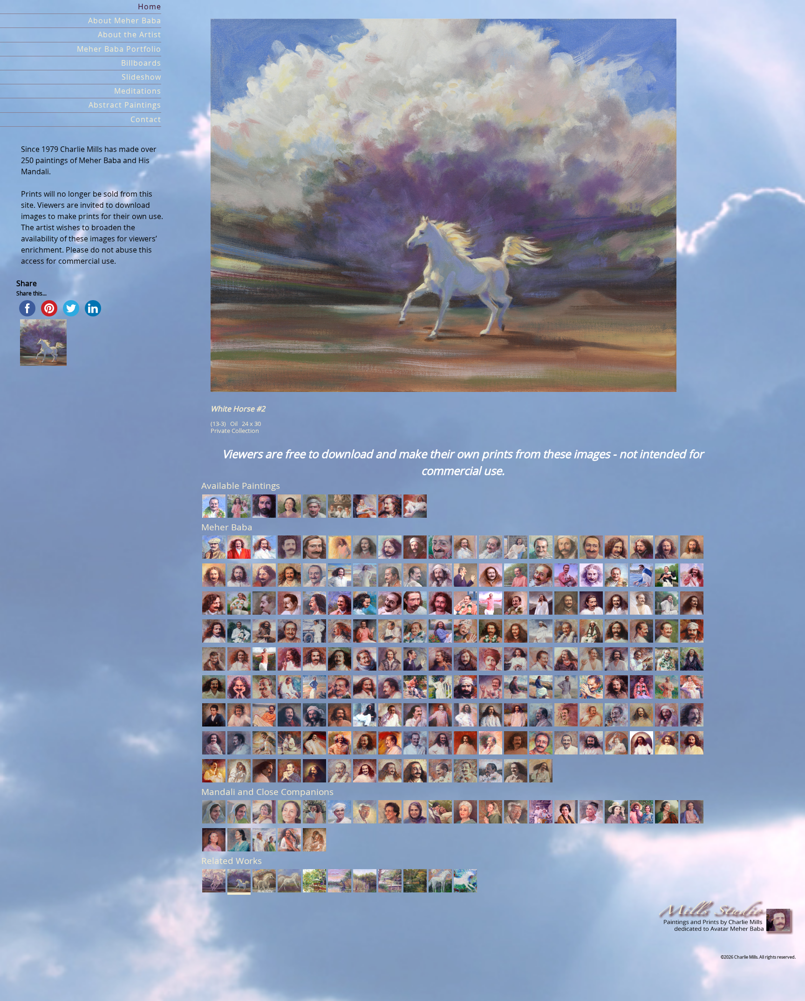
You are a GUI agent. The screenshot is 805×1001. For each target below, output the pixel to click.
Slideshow (141, 77)
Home (149, 6)
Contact (145, 119)
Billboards (141, 63)
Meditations (137, 91)
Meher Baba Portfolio (119, 49)
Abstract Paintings (125, 105)
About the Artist (129, 34)
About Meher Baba (124, 20)
